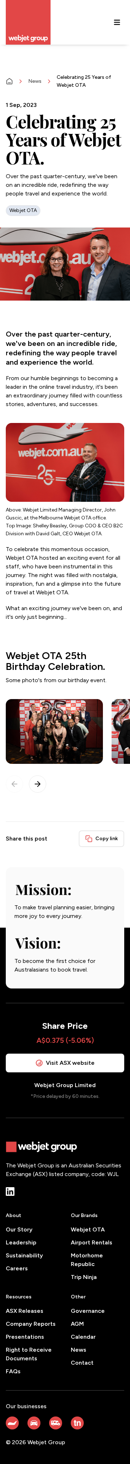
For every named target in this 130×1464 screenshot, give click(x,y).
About (13, 1215)
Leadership (21, 1242)
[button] (37, 784)
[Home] (9, 81)
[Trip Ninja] (77, 1422)
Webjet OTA (88, 1229)
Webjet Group (46, 1442)
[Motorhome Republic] (55, 1422)
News (35, 81)
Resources (18, 1297)
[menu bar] (117, 22)
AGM (77, 1323)
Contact (82, 1362)
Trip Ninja (84, 1277)
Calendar (83, 1336)
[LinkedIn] (10, 1191)
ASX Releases (24, 1310)
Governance (88, 1310)
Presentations (25, 1336)
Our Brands (84, 1215)
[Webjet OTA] (12, 1422)
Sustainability (24, 1255)
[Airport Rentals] (33, 1422)
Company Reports (31, 1323)
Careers (17, 1268)
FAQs (13, 1371)
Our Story (19, 1229)
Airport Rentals (91, 1242)
